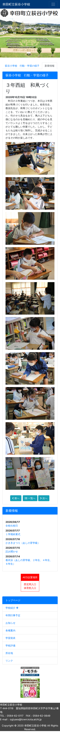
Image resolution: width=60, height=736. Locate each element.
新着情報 (49, 65)
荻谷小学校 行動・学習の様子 (22, 65)
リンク (9, 660)
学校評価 (10, 645)
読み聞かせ (12, 551)
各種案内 (10, 630)
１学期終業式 (13, 534)
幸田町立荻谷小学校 (16, 4)
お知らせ (10, 622)
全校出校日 (12, 525)
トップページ (13, 600)
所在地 (9, 653)
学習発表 (10, 637)
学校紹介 (11, 607)
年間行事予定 (13, 615)
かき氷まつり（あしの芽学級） (23, 542)
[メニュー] (53, 4)
